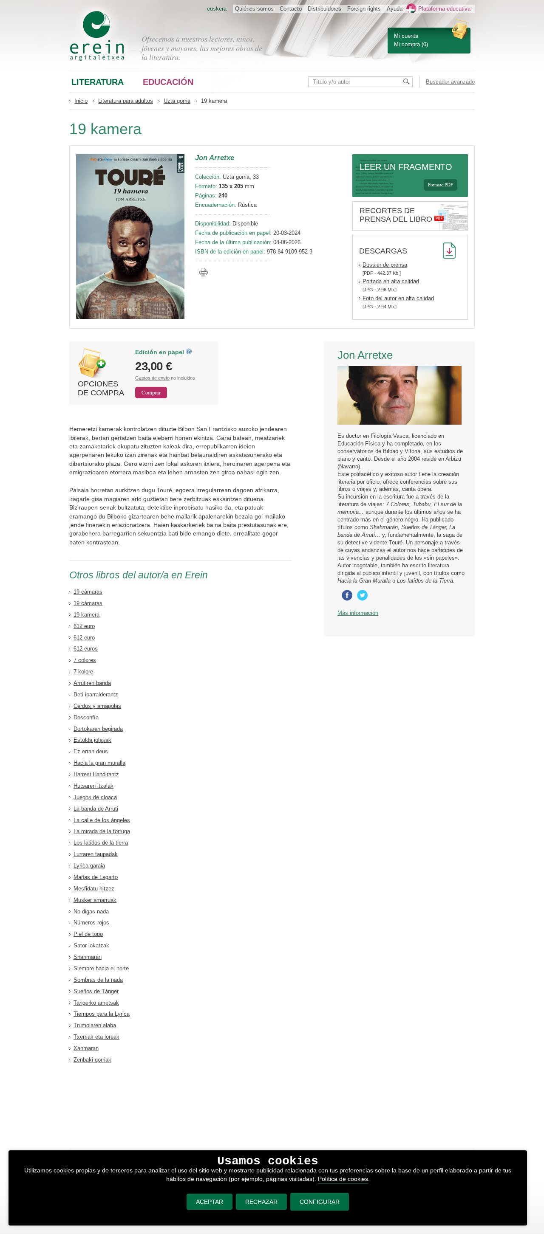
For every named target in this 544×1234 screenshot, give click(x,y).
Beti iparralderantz (96, 694)
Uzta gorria (177, 101)
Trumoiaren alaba (95, 1025)
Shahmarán (88, 957)
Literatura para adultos (125, 101)
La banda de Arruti (96, 809)
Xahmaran (86, 1048)
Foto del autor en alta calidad (398, 298)
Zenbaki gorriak (92, 1060)
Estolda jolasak (92, 740)
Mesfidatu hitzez (94, 888)
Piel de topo (88, 934)
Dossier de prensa (385, 265)
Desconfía (86, 717)
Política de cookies (343, 1178)
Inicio (81, 101)
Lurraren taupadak (96, 854)
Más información (357, 613)
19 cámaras (88, 592)
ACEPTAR (209, 1201)
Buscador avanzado (450, 82)
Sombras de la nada (98, 980)
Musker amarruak (95, 900)
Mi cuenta (406, 36)
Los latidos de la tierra (101, 843)
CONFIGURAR (320, 1201)
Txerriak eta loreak (96, 1037)
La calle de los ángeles (102, 820)
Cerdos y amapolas (97, 706)
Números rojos (91, 922)
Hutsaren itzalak (93, 786)
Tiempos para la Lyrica (102, 1014)
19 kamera (86, 614)
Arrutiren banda (92, 683)
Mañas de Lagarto (96, 877)
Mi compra (407, 44)
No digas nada (91, 911)
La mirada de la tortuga (102, 831)
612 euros (86, 648)
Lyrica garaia (89, 865)
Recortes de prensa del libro (396, 214)
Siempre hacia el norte (101, 968)
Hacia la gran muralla (99, 763)
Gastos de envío (152, 377)
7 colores (85, 660)
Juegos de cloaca (95, 797)
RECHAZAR (261, 1201)
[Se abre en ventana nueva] (348, 599)
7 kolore (83, 671)
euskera (217, 9)
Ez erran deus (91, 751)
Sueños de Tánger (96, 991)
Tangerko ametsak (96, 1003)
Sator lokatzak (91, 945)
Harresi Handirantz (96, 774)
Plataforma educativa (444, 9)
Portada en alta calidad (391, 281)
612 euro (84, 626)
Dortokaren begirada (98, 729)
